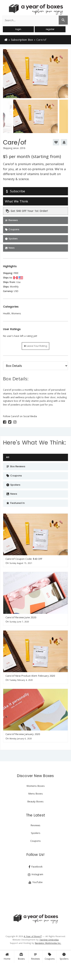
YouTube (37, 882)
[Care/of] (35, 534)
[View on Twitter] (9, 421)
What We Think (16, 201)
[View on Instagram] (14, 421)
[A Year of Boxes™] (35, 9)
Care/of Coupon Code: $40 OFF (23, 558)
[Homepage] (6, 39)
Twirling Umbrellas (49, 939)
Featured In (15, 503)
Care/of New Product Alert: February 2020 (30, 675)
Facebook (37, 866)
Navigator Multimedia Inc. (48, 943)
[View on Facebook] (4, 421)
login (18, 29)
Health (6, 313)
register (50, 29)
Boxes (21, 956)
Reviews (35, 956)
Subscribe (15, 191)
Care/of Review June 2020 (20, 617)
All (7, 457)
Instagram (37, 874)
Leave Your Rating (36, 346)
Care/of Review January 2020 (22, 734)
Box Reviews (15, 466)
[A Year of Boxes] (35, 918)
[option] (35, 73)
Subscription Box (22, 39)
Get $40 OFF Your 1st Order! (26, 211)
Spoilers (64, 956)
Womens (16, 313)
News (10, 247)
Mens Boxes (35, 793)
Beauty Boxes (35, 801)
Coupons (50, 956)
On (7, 563)
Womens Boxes (36, 786)
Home (7, 958)
